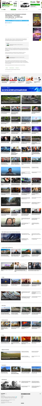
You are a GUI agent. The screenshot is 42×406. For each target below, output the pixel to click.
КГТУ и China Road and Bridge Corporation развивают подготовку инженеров (5, 82)
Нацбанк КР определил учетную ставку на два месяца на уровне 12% (9, 298)
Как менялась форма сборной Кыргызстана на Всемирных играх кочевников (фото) (5, 133)
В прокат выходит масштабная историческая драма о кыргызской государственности (5, 215)
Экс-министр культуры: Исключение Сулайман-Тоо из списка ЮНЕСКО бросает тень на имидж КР (25, 255)
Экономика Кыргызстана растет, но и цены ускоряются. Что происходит (25, 328)
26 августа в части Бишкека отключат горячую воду (35, 351)
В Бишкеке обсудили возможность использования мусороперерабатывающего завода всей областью (36, 292)
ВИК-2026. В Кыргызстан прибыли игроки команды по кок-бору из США (36, 184)
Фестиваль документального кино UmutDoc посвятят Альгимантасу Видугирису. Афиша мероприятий (9, 387)
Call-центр (23, 9)
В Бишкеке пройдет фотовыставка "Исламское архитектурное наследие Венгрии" (36, 387)
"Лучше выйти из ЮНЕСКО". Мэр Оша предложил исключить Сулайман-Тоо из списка (36, 255)
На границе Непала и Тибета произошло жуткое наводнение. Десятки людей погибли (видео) (30, 102)
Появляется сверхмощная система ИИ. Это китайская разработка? (5, 152)
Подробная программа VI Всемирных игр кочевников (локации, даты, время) (4, 285)
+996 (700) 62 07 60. (18, 69)
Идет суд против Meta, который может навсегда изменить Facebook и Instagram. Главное (34, 270)
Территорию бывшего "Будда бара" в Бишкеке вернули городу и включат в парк (9, 102)
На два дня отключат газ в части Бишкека (36, 356)
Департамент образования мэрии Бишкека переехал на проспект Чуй (25, 219)
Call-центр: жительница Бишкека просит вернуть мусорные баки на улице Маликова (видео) (36, 313)
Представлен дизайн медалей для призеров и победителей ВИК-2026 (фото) (26, 133)
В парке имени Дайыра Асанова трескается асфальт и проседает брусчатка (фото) (25, 123)
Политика (6, 18)
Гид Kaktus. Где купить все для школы (25, 152)
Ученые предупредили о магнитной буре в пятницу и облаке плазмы (35, 133)
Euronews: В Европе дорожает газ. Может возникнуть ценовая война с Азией (25, 164)
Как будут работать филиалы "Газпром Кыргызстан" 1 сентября (25, 234)
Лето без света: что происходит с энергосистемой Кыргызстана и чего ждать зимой (15, 328)
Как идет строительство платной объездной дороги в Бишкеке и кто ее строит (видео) (5, 194)
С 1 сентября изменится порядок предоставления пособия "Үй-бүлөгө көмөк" (36, 113)
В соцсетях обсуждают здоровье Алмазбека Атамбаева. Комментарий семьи (36, 219)
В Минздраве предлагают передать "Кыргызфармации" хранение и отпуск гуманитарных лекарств (26, 297)
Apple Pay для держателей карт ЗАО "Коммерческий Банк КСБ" (37, 82)
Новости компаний (5, 75)
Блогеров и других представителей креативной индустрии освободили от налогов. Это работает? (5, 328)
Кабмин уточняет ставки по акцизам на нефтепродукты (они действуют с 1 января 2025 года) (15, 164)
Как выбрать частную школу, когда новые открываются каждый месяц (21, 82)
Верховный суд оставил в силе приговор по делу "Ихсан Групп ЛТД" (15, 143)
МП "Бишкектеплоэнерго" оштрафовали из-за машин (35, 167)
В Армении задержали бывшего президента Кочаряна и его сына (5, 342)
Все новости (13, 9)
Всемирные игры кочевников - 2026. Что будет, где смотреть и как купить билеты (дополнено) (26, 285)
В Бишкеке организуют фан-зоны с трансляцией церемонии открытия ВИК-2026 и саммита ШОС (26, 382)
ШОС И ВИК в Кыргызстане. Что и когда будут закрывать (15, 284)
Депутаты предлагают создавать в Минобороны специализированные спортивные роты (26, 173)
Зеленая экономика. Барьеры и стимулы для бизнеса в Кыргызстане (16, 44)
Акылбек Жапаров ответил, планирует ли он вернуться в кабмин (35, 224)
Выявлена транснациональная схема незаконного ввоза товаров (25, 167)
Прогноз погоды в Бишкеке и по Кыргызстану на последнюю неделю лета (10, 358)
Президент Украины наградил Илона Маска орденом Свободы (5, 142)
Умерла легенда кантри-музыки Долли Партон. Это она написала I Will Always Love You (25, 198)
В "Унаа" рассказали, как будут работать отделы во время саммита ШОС (36, 234)
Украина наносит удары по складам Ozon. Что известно (7, 270)
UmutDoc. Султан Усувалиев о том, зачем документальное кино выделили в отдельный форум (21, 271)
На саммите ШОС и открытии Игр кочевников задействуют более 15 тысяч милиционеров (5, 113)
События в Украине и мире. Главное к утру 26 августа (36, 198)
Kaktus (15, 18)
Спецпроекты (19, 9)
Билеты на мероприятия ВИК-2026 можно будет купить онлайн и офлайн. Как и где (36, 285)
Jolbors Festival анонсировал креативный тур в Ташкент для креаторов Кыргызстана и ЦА (36, 382)
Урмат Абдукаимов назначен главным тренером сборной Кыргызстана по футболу (25, 215)
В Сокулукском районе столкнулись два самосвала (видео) (36, 297)
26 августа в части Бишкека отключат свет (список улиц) (25, 351)
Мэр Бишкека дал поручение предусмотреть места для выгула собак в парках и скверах (15, 133)
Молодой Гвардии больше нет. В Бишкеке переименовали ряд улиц (8, 204)
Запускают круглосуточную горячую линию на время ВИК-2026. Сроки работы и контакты (9, 240)
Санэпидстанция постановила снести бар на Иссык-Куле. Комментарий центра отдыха (15, 194)
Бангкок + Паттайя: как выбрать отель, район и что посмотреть (25, 372)
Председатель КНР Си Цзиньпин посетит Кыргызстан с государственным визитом (5, 164)
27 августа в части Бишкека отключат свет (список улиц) (15, 122)
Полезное (26, 9)
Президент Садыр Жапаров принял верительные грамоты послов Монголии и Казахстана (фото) (36, 153)
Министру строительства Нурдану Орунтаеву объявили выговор (36, 214)
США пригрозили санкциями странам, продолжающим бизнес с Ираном (15, 343)
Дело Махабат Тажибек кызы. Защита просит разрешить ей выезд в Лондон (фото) (9, 225)
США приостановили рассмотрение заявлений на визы (36, 172)
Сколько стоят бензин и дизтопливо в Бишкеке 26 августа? (36, 163)
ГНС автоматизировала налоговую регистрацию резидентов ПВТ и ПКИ (25, 292)
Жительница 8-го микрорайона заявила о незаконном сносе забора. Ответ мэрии (5, 123)
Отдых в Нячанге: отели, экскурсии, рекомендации (4, 372)
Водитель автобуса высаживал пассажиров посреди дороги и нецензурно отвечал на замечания (5, 313)
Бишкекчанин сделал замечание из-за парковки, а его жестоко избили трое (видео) (25, 194)
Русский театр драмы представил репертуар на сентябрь (25, 386)
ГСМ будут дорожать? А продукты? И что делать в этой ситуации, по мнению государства (36, 328)
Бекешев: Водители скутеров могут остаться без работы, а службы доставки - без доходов (36, 203)
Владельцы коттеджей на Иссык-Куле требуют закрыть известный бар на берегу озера (25, 143)
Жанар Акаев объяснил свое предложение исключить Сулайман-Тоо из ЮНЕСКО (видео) (9, 174)
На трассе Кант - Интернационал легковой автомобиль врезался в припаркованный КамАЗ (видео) (15, 184)
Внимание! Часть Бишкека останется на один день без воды (25, 356)
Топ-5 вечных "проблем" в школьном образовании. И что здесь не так (36, 194)
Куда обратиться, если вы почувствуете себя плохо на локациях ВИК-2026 (25, 239)
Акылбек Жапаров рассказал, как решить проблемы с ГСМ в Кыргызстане (25, 224)
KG (40, 393)
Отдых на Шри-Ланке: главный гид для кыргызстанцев (36, 372)
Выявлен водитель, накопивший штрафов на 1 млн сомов (25, 183)
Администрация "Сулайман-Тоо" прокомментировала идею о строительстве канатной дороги (5, 255)
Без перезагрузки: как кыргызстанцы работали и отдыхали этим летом (14, 215)
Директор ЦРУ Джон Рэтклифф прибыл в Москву (36, 342)
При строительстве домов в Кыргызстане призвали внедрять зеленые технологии (17, 57)
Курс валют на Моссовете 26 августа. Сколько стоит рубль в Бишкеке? (26, 202)
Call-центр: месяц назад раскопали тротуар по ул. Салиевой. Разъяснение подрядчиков (15, 313)
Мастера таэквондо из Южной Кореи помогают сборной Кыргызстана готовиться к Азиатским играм (15, 113)
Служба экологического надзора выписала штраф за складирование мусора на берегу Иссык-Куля (36, 143)
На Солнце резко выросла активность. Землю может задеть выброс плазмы (25, 343)
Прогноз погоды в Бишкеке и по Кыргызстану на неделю (36, 122)
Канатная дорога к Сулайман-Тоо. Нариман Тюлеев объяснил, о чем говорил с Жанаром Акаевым (15, 255)
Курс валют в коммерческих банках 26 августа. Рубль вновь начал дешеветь (5, 184)
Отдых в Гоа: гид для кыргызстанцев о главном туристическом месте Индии (15, 373)
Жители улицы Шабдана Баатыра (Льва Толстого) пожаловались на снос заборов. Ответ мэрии (25, 313)
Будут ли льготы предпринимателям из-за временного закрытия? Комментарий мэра (14, 153)
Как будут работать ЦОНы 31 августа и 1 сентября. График (36, 239)
